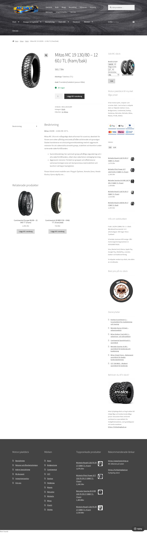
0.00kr (113, 22)
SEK (110, 147)
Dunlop (50, 478)
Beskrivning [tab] (17, 126)
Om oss (73, 12)
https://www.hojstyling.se (118, 461)
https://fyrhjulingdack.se (117, 427)
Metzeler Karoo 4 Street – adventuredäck (120, 329)
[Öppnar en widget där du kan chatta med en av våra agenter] (138, 529)
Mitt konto (49, 12)
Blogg (64, 7)
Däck (14, 22)
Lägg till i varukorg (74, 96)
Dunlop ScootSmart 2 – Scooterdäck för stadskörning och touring (121, 322)
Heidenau (51, 483)
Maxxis (49, 487)
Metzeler (50, 492)
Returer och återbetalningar (26, 465)
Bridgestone (52, 465)
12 (62, 112)
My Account (19, 474)
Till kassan (83, 7)
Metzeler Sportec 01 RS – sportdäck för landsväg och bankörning (120, 348)
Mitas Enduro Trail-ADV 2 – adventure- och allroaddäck (120, 335)
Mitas (66, 112)
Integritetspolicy (61, 12)
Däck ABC (62, 22)
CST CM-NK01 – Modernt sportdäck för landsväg (119, 364)
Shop (22, 41)
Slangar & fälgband (30, 22)
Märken (87, 22)
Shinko (50, 509)
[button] (46, 55)
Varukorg (93, 7)
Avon (49, 461)
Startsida (49, 7)
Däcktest (76, 22)
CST (48, 474)
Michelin (50, 496)
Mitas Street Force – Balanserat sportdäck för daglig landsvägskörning (122, 357)
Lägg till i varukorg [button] (26, 231)
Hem (16, 41)
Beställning (72, 7)
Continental (52, 469)
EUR (114, 147)
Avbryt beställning (22, 469)
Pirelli (49, 505)
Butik (57, 7)
